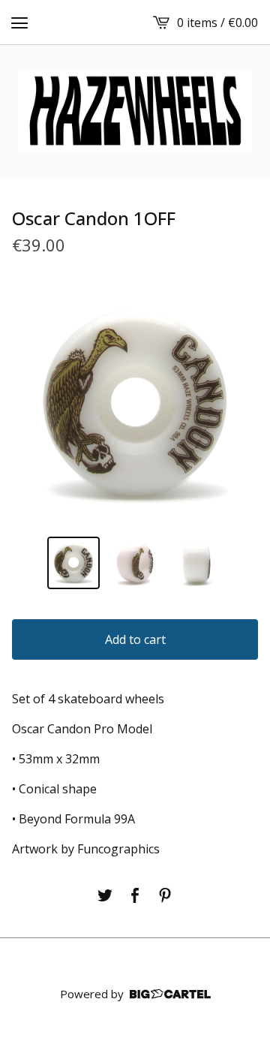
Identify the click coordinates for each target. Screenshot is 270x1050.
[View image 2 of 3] (135, 563)
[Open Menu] (19, 23)
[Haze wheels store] (135, 111)
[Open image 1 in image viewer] (135, 404)
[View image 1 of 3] (73, 563)
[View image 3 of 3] (196, 563)
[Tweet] (105, 895)
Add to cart (135, 639)
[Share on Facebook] (135, 895)
